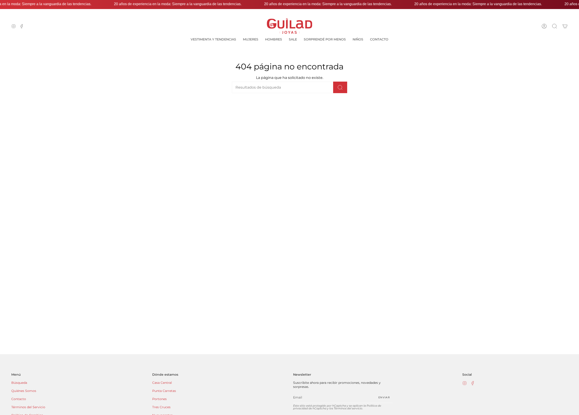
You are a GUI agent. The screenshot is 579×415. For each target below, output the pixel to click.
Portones (159, 399)
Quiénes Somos (23, 391)
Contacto (18, 399)
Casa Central (162, 383)
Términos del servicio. (348, 408)
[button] (554, 26)
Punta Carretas (164, 391)
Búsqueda (19, 383)
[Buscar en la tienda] (340, 87)
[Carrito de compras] (565, 26)
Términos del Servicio (28, 407)
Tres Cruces (161, 407)
